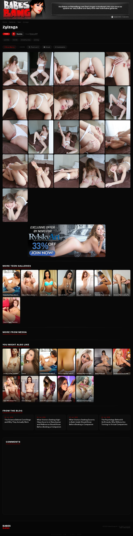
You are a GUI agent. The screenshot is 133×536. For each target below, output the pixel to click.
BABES (7, 526)
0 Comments (60, 47)
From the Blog (12, 410)
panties (6, 40)
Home (5, 22)
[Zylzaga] (15, 68)
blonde (15, 40)
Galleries (12, 22)
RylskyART (34, 34)
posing (36, 40)
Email (48, 47)
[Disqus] (66, 478)
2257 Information (124, 527)
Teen (19, 22)
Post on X (35, 47)
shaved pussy (26, 40)
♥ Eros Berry (9, 47)
